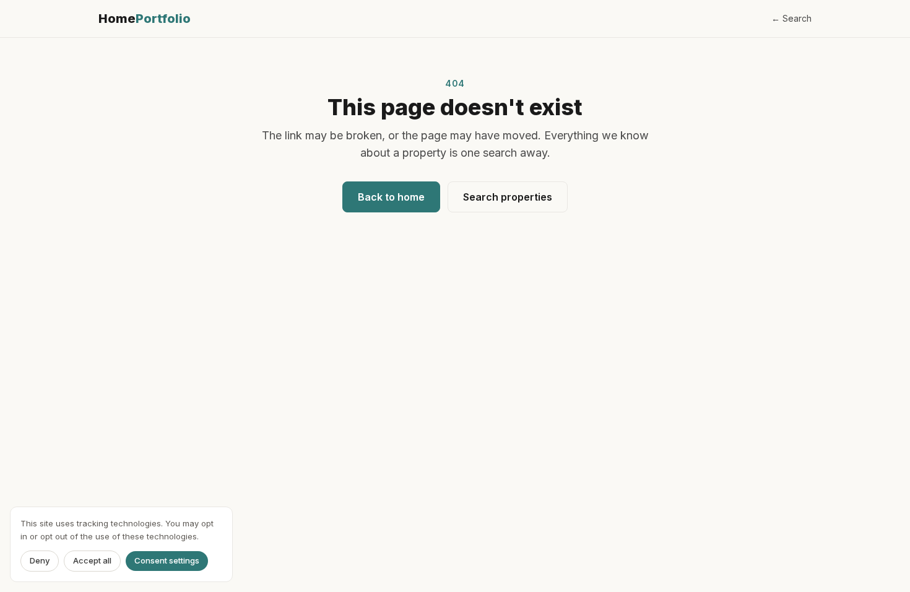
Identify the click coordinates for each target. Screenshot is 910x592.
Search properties (507, 197)
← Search (791, 18)
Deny (40, 561)
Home (144, 18)
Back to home (391, 197)
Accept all (92, 561)
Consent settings (166, 561)
